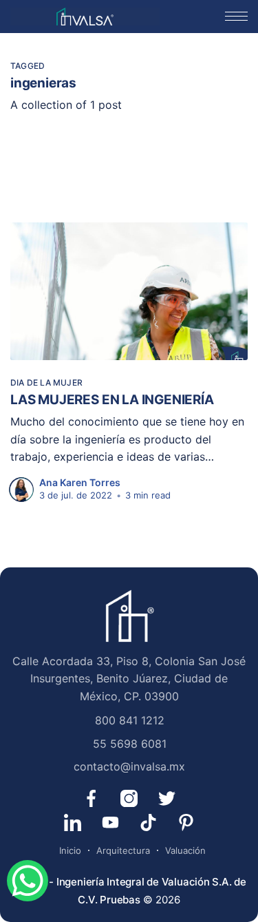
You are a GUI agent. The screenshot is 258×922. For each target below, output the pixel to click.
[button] (236, 16)
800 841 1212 (129, 720)
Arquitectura (123, 850)
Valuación (185, 850)
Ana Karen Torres (79, 482)
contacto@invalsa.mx (129, 766)
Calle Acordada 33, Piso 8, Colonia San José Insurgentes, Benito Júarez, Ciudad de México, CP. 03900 (129, 678)
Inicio (70, 850)
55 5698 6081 (129, 744)
